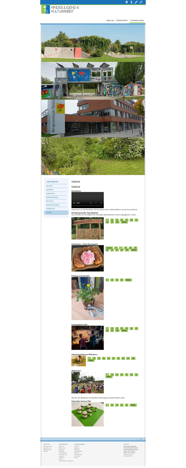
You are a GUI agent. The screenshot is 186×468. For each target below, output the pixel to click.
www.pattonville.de (128, 455)
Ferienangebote (52, 197)
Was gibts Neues (47, 446)
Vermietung (50, 209)
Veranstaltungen (52, 205)
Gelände (49, 186)
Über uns (110, 20)
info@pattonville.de (128, 454)
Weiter (124, 222)
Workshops (50, 193)
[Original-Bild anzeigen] (93, 61)
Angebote (49, 189)
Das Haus (61, 446)
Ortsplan (45, 451)
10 (117, 222)
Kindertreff (61, 449)
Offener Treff (62, 448)
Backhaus (49, 201)
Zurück (109, 248)
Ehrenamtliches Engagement (66, 460)
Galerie (49, 212)
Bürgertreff (122, 20)
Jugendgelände (137, 20)
